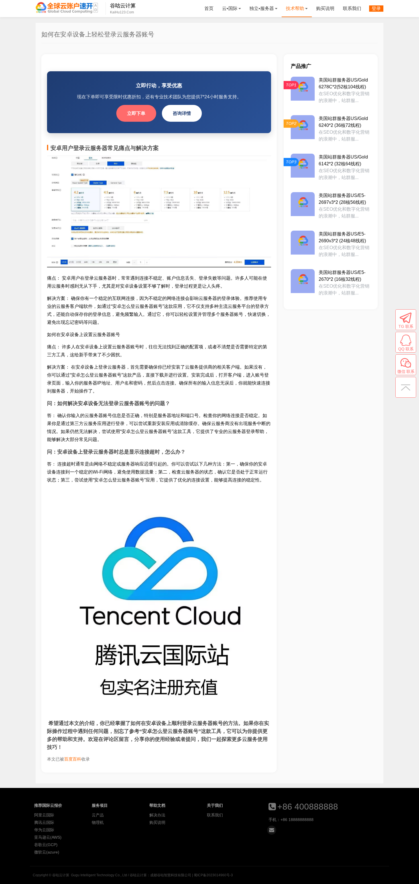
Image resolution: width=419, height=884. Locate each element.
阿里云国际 (44, 815)
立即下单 (136, 113)
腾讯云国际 (44, 822)
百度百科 (72, 759)
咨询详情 (182, 113)
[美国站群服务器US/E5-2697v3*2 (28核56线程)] (303, 204)
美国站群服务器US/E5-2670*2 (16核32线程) (342, 276)
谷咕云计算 (67, 7)
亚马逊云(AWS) (48, 837)
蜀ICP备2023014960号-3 (213, 875)
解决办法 (157, 815)
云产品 (98, 815)
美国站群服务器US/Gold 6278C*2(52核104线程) (343, 83)
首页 (208, 8)
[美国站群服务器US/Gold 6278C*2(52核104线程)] (303, 89)
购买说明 (325, 8)
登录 (376, 8)
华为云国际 (44, 830)
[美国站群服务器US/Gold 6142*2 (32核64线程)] (303, 166)
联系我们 (352, 8)
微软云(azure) (46, 852)
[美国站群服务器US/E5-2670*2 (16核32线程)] (303, 281)
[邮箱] (271, 830)
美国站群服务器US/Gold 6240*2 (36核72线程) (343, 122)
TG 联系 (405, 326)
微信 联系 (405, 371)
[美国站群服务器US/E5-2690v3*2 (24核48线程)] (303, 243)
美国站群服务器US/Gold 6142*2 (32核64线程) (343, 160)
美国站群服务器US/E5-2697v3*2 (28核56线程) (342, 199)
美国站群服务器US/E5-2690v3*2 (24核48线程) (342, 237)
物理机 (98, 822)
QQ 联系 (406, 349)
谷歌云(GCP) (46, 844)
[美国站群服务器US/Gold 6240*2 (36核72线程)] (303, 127)
